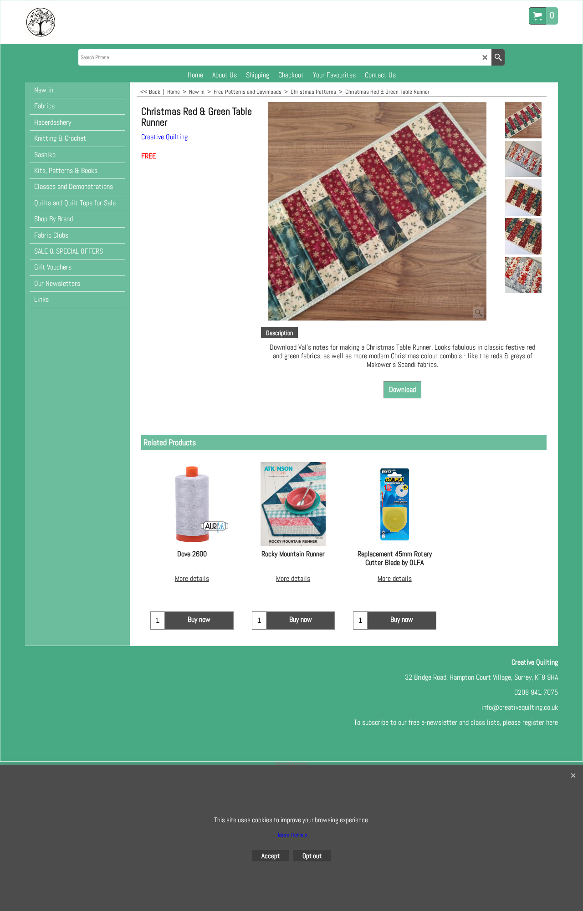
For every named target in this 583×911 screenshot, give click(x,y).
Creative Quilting (164, 137)
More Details (292, 835)
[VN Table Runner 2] (523, 197)
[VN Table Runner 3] (523, 236)
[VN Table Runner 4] (523, 275)
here (552, 722)
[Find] (498, 57)
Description (279, 333)
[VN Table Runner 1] (523, 159)
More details (192, 578)
